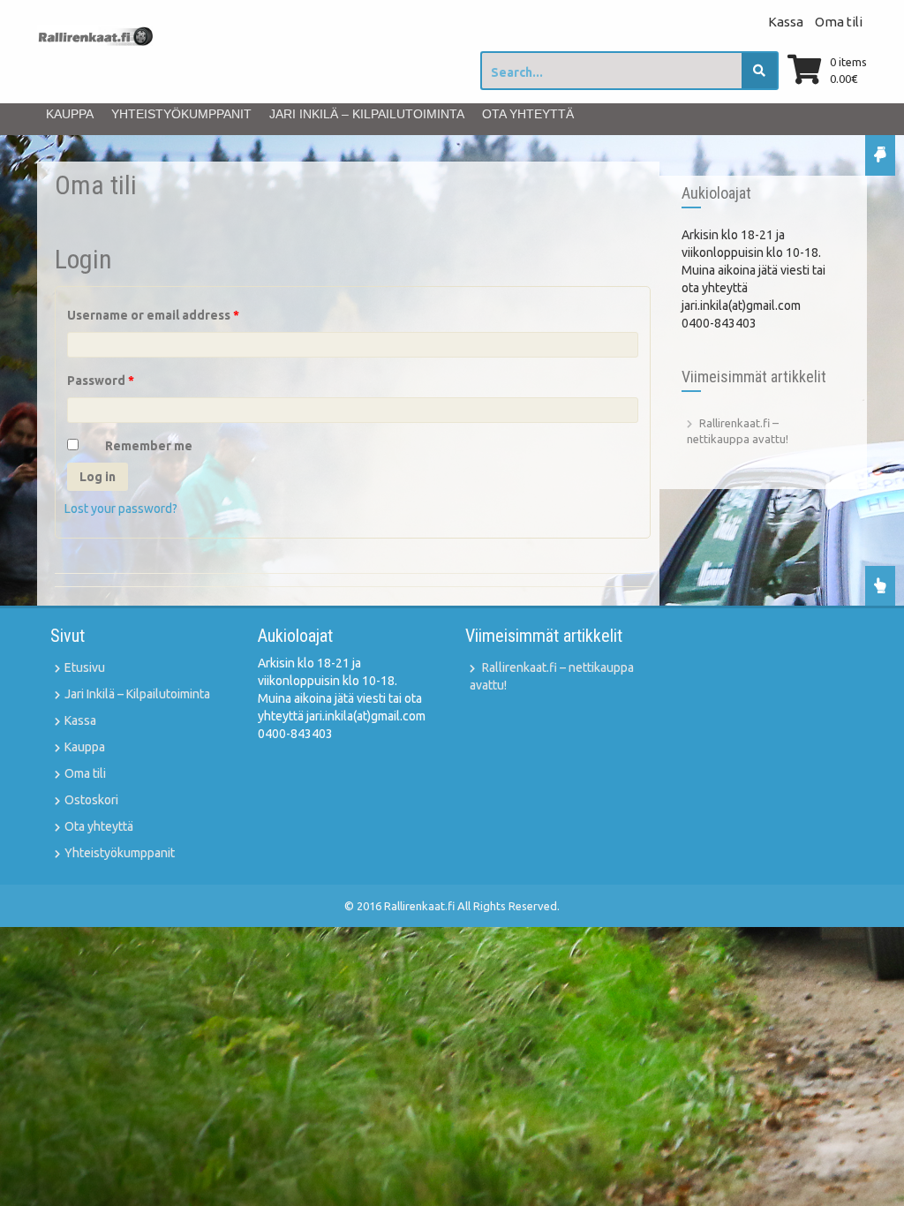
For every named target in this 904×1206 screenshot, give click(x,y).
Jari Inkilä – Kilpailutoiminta (366, 114)
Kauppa (70, 114)
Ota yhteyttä (528, 114)
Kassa (785, 21)
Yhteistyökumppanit (181, 114)
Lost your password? (120, 508)
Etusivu (84, 667)
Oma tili (839, 21)
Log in (97, 477)
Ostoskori (91, 800)
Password (100, 380)
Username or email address (153, 315)
